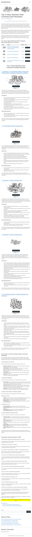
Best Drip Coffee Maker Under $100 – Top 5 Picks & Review (11, 519)
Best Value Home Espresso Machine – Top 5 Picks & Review (11, 524)
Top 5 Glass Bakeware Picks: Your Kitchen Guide (9, 520)
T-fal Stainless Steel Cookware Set (13, 51)
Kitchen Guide (4, 503)
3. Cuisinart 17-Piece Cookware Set (12, 180)
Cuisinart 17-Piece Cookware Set (12, 54)
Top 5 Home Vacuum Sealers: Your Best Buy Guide (10, 504)
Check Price (27, 47)
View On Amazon (16, 86)
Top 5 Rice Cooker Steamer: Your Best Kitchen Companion (12, 505)
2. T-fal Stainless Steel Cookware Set (12, 126)
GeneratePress (21, 535)
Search (2, 510)
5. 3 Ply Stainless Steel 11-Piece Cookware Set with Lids (15, 295)
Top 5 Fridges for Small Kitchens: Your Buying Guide (10, 523)
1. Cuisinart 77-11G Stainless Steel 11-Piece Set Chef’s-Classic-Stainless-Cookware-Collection (15, 72)
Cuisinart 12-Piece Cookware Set (12, 57)
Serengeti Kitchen (5, 2)
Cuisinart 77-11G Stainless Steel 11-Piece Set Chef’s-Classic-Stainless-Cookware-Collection (13, 47)
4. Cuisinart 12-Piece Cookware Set (12, 234)
